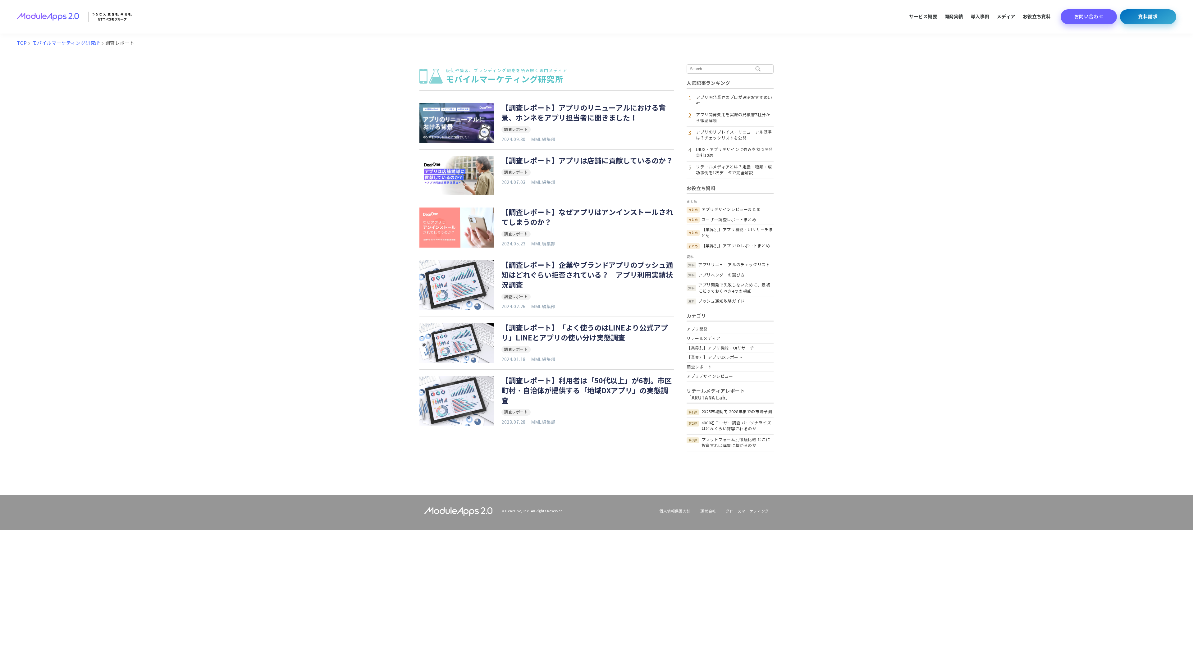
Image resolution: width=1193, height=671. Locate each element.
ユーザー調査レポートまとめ (729, 219)
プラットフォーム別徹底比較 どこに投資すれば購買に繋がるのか (736, 442)
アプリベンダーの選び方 (721, 275)
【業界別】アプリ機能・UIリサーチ (720, 348)
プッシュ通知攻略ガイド (721, 301)
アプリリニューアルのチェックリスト (734, 264)
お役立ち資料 (1037, 17)
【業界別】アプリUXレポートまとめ (736, 246)
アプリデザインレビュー (710, 376)
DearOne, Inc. (517, 511)
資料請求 (1148, 17)
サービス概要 (923, 17)
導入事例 (980, 17)
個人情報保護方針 (675, 511)
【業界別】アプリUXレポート (715, 357)
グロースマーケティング (747, 511)
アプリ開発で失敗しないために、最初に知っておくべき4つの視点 (734, 288)
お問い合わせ (1089, 17)
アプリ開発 (697, 329)
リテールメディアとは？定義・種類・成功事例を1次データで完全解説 (734, 170)
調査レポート (516, 129)
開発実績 (953, 17)
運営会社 (708, 511)
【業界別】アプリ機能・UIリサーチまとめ (737, 232)
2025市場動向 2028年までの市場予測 (737, 411)
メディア (1006, 17)
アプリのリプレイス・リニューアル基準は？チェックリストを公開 (734, 135)
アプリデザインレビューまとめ (731, 209)
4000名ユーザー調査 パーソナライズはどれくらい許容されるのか (736, 426)
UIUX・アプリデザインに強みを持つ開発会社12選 (734, 152)
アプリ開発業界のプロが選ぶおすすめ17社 (734, 100)
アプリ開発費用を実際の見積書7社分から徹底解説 (733, 117)
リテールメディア (703, 338)
